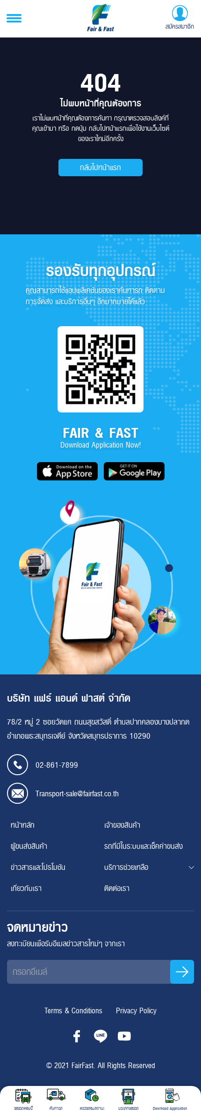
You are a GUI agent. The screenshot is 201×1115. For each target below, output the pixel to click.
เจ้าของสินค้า (122, 825)
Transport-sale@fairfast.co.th (77, 793)
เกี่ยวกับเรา (26, 888)
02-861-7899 (57, 764)
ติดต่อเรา (116, 888)
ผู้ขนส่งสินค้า (29, 846)
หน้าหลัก (23, 825)
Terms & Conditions (73, 1010)
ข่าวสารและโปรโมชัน (38, 867)
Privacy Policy (136, 1010)
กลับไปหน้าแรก (100, 167)
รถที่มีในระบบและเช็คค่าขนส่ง (143, 846)
